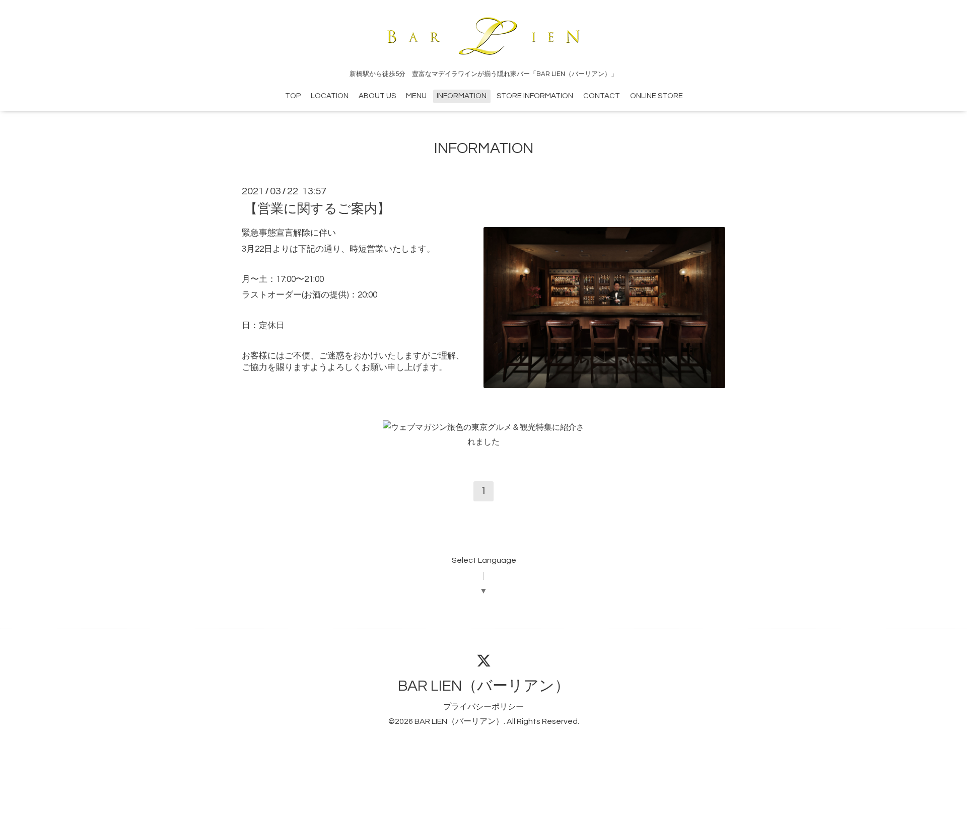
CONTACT (601, 96)
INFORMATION (462, 96)
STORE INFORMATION (535, 96)
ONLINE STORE (656, 96)
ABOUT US (377, 96)
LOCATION (330, 96)
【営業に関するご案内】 (317, 208)
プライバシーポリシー (483, 707)
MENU (416, 96)
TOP (293, 96)
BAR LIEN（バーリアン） (484, 686)
